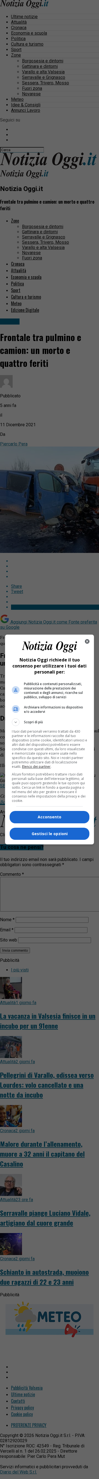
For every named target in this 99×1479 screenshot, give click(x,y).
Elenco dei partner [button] (36, 766)
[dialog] (49, 739)
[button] (49, 722)
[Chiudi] (87, 641)
